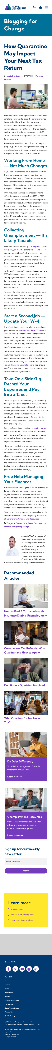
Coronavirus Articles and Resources (23, 519)
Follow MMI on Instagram (29, 969)
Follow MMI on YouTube (22, 969)
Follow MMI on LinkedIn (36, 969)
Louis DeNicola (14, 76)
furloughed (35, 246)
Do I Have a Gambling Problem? (24, 685)
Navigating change (20, 526)
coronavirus (37, 119)
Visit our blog (17, 909)
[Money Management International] (15, 7)
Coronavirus (21, 523)
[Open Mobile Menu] (47, 7)
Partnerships (9, 992)
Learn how (12, 776)
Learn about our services (22, 920)
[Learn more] (26, 744)
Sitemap (7, 996)
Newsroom (8, 981)
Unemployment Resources (24, 816)
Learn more (13, 835)
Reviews (7, 989)
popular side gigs (12, 407)
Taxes (30, 523)
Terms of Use (9, 1012)
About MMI (8, 977)
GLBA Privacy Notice (12, 1008)
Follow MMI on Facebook (8, 969)
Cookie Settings (10, 1016)
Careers (7, 985)
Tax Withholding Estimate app (18, 365)
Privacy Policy (9, 1004)
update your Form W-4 (30, 330)
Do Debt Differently (20, 761)
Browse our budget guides (22, 914)
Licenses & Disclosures (12, 1000)
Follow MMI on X (15, 969)
